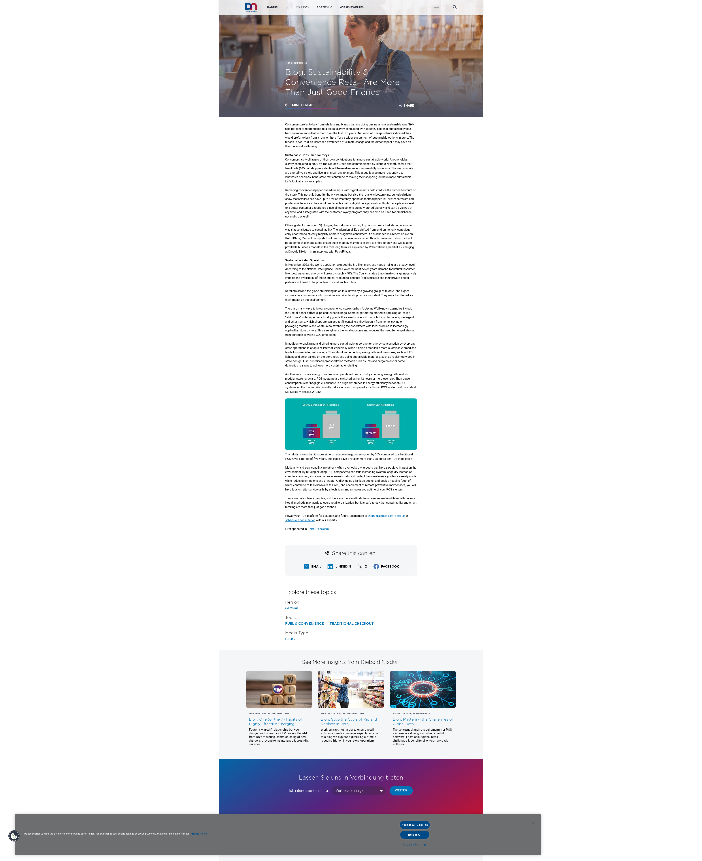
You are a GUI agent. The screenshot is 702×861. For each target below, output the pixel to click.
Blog (290, 639)
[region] (278, 834)
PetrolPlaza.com (318, 529)
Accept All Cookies (415, 824)
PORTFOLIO (325, 7)
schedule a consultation (300, 520)
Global (292, 608)
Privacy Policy (198, 833)
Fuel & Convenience (304, 623)
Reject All (414, 834)
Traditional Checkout (352, 623)
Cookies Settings (415, 844)
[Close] (533, 823)
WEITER (401, 790)
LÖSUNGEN (302, 7)
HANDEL (272, 7)
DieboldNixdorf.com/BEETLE (386, 516)
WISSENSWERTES (352, 7)
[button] (14, 836)
